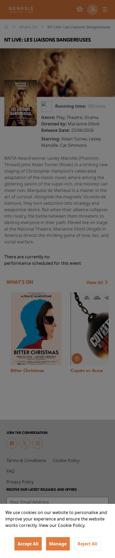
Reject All (87, 544)
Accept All (28, 544)
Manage (58, 544)
